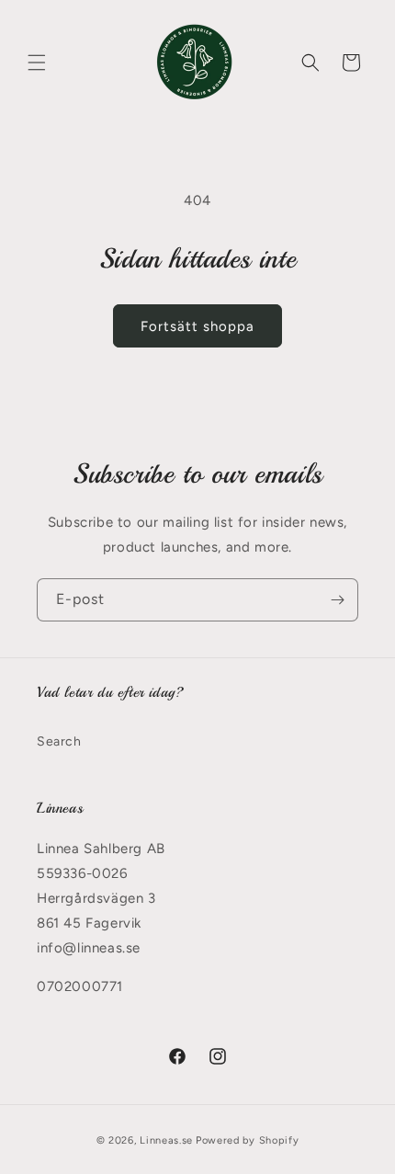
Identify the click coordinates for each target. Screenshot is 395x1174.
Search (59, 741)
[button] (37, 62)
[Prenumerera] (337, 599)
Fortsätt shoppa (197, 326)
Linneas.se (166, 1140)
